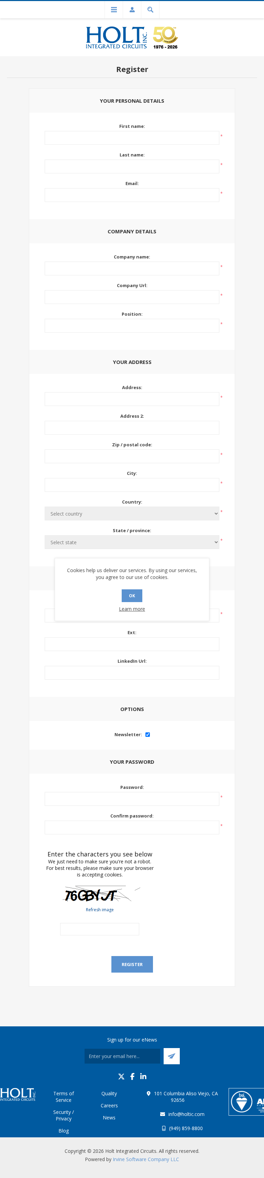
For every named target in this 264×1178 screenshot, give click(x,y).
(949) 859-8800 (186, 1128)
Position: (132, 314)
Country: (132, 502)
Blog (63, 1130)
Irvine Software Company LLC (146, 1159)
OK (132, 596)
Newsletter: (128, 734)
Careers (109, 1105)
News (109, 1117)
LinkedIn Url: (132, 661)
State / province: (132, 530)
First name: (132, 126)
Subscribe (172, 1056)
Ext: (132, 632)
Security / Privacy (63, 1115)
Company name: (132, 257)
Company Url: (132, 285)
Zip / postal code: (132, 444)
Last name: (132, 155)
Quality (109, 1093)
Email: (132, 183)
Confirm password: (132, 816)
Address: (132, 387)
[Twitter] (121, 1076)
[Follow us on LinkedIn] (143, 1076)
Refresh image (100, 910)
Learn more (132, 609)
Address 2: (132, 416)
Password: (132, 787)
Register (132, 964)
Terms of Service (63, 1096)
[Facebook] (132, 1076)
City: (132, 473)
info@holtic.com (186, 1114)
